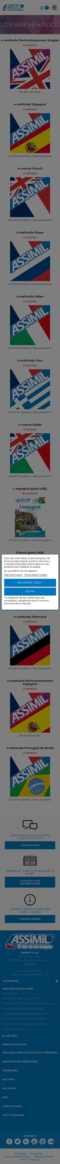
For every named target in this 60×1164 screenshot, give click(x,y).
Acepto (30, 591)
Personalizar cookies (35, 574)
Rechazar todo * (30, 582)
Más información (13, 574)
